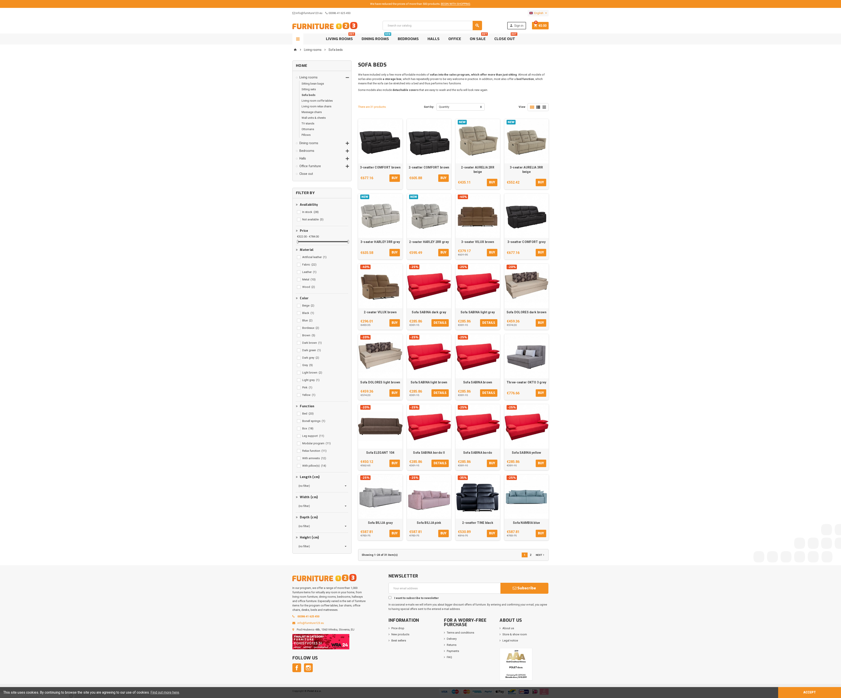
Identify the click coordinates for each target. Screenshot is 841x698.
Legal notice (510, 640)
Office (454, 38)
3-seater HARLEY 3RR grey (380, 242)
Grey (307, 365)
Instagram (308, 667)
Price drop (397, 628)
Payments (453, 651)
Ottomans (308, 129)
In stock (310, 212)
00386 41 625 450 (339, 13)
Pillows (306, 134)
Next (540, 554)
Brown (308, 335)
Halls (434, 38)
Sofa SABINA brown (477, 382)
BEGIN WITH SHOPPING (455, 3)
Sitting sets (309, 89)
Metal (309, 279)
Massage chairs (312, 112)
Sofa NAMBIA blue (526, 522)
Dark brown (312, 342)
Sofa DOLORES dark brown (526, 312)
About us (508, 628)
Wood (308, 287)
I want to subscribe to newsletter (416, 598)
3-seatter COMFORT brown (380, 167)
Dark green (311, 350)
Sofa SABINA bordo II (429, 452)
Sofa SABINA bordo (477, 452)
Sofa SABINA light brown (429, 382)
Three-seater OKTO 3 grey (526, 382)
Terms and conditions (460, 632)
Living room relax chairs (316, 106)
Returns (451, 645)
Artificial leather (314, 257)
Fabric (309, 264)
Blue (307, 320)
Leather (309, 272)
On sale (478, 37)
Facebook (296, 667)
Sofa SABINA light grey (478, 312)
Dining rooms (376, 37)
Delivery (452, 638)
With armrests (314, 458)
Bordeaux (310, 328)
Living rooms (340, 37)
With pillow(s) (314, 465)
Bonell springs (313, 421)
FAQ (449, 657)
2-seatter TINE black (477, 522)
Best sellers (398, 640)
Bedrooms (408, 38)
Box (307, 428)
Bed (308, 413)
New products (400, 634)
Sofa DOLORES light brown (380, 382)
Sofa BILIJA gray (380, 522)
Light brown (312, 372)
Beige (308, 305)
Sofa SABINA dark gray (429, 312)
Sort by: (429, 106)
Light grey (311, 380)
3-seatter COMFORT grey (526, 242)
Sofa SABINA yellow (526, 452)
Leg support (313, 436)
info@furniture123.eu (309, 13)
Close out (505, 37)
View (522, 106)
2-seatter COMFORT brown (429, 167)
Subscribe (526, 588)
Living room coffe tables (317, 100)
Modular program (316, 443)
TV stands (308, 123)
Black (308, 313)
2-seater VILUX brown (380, 312)
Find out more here (164, 692)
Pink (307, 387)
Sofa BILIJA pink (429, 522)
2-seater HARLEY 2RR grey (429, 242)
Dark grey (310, 357)
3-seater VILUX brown (477, 242)
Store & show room (514, 634)
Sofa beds (308, 95)
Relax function (314, 450)
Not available (312, 219)
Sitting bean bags (313, 83)
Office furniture (310, 166)
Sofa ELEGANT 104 (380, 452)
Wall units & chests (314, 117)
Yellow (308, 395)
